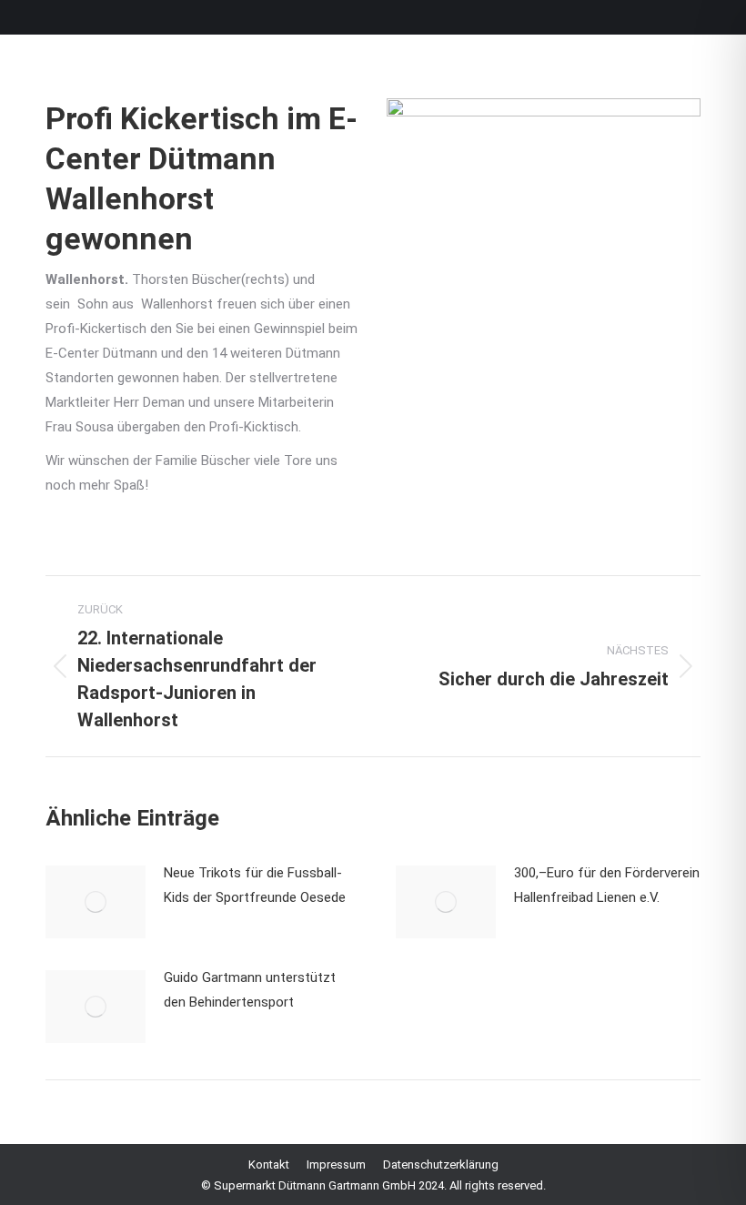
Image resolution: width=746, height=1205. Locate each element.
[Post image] (95, 902)
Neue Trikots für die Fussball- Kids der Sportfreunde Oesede (255, 885)
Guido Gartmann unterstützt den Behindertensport (250, 989)
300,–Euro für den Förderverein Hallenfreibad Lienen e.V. (607, 885)
